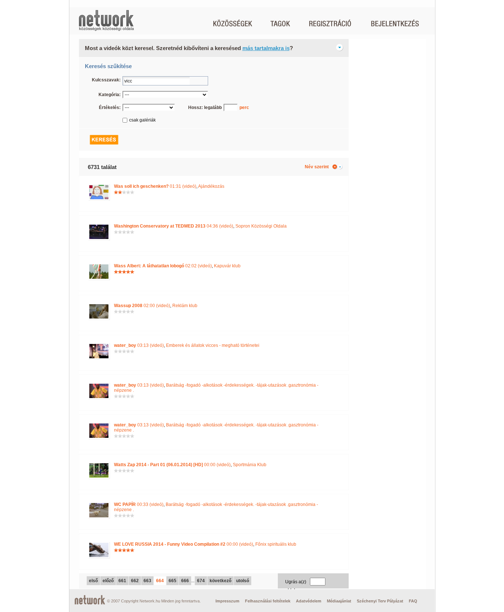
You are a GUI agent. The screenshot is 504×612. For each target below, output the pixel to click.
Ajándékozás (211, 186)
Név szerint (317, 166)
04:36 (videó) (173, 226)
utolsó (242, 580)
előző (108, 580)
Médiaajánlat (339, 601)
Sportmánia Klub (249, 464)
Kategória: (110, 94)
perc (244, 107)
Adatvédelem (308, 601)
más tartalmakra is (266, 48)
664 (160, 580)
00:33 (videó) (138, 504)
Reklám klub (184, 305)
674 (201, 580)
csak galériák (142, 120)
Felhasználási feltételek (267, 601)
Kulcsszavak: (106, 79)
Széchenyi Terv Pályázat (380, 601)
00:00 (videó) (172, 464)
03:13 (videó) (139, 345)
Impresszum (227, 601)
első (93, 580)
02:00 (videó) (142, 305)
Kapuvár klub (227, 265)
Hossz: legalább (205, 107)
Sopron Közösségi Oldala (261, 226)
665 (172, 580)
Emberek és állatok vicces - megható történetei (212, 345)
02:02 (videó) (163, 265)
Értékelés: (110, 107)
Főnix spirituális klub (275, 544)
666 (185, 580)
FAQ (413, 601)
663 (147, 580)
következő (220, 580)
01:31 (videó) (155, 186)
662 (135, 580)
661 (122, 580)
